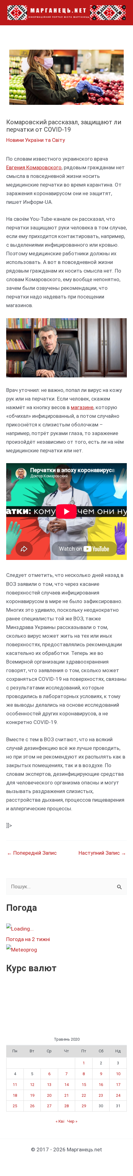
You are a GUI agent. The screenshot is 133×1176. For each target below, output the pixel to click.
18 (15, 1095)
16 (101, 1084)
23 (101, 1095)
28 (66, 1106)
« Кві (60, 1121)
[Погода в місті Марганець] (52, 928)
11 (15, 1084)
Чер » (72, 1121)
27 (49, 1106)
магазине (82, 407)
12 (32, 1084)
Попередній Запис (32, 853)
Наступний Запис (102, 853)
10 (118, 1073)
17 (118, 1084)
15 (84, 1084)
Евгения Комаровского (34, 167)
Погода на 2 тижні (28, 939)
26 (32, 1106)
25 (15, 1106)
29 (84, 1106)
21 (66, 1095)
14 (66, 1084)
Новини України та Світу (35, 140)
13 (49, 1084)
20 (49, 1095)
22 (84, 1095)
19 (32, 1095)
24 (118, 1095)
